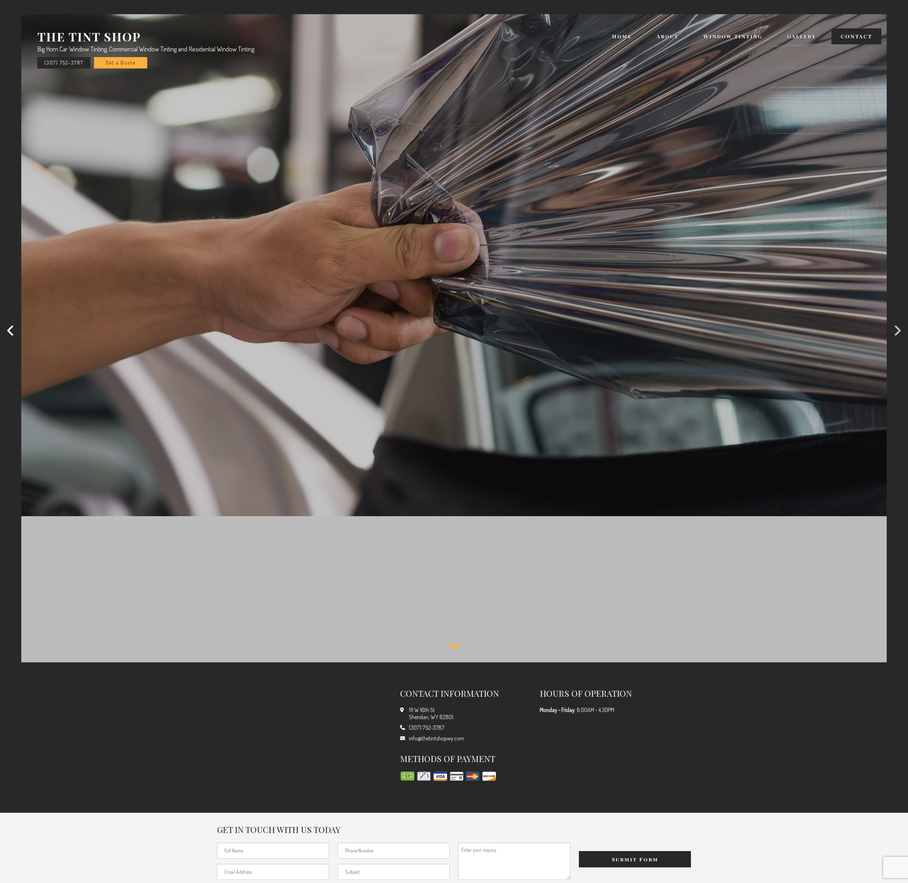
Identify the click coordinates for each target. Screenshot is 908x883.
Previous (10, 331)
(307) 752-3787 (63, 63)
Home (622, 36)
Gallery (801, 36)
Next (897, 331)
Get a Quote (120, 63)
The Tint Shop (89, 36)
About (668, 36)
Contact (856, 36)
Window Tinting (732, 36)
